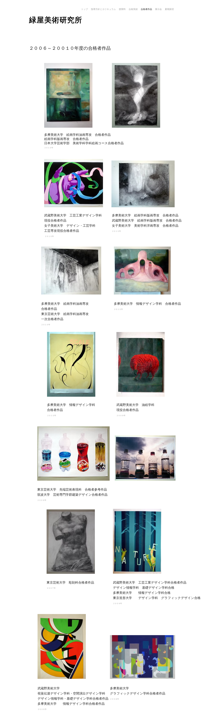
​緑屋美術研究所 (55, 20)
